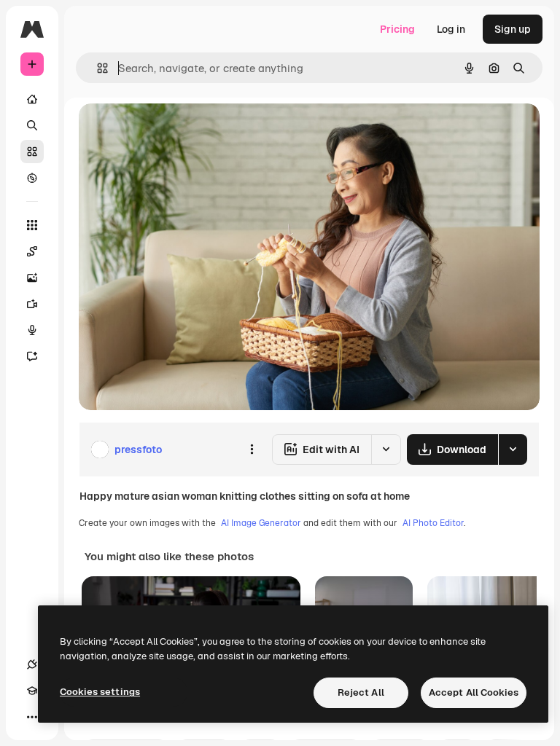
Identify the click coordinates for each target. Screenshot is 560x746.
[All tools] (32, 225)
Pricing (397, 29)
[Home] (32, 99)
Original (172, 131)
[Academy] (32, 690)
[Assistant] (32, 356)
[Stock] (32, 151)
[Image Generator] (32, 277)
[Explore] (32, 177)
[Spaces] (32, 251)
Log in (451, 29)
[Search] (32, 125)
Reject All (361, 692)
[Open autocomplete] (97, 68)
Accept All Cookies (473, 692)
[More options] (251, 449)
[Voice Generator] (32, 330)
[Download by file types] (512, 449)
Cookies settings (100, 692)
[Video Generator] (32, 303)
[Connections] (32, 664)
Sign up (512, 29)
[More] (32, 717)
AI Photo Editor (433, 523)
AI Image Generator (261, 523)
